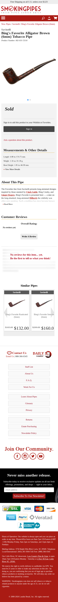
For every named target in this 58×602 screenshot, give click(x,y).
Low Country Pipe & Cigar (37, 556)
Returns (29, 420)
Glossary (29, 403)
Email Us (10, 356)
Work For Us (29, 387)
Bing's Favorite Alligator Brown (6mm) (38, 24)
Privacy (29, 410)
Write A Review (29, 236)
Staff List (29, 367)
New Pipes (6, 24)
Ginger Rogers (8, 195)
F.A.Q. (29, 380)
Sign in (29, 129)
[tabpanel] (16, 310)
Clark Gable (31, 192)
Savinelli (16, 24)
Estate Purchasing (29, 426)
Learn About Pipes (29, 396)
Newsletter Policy (29, 433)
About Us (29, 373)
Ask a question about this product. (18, 140)
